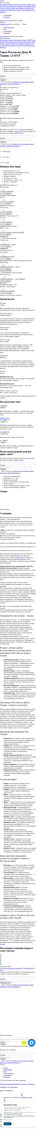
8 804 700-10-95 (5, 36)
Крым (33, 6)
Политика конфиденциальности (10, 84)
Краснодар (20, 6)
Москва (8, 8)
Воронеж (3, 12)
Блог (5, 29)
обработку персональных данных (23, 82)
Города (6, 1068)
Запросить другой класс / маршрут (11, 295)
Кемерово (13, 6)
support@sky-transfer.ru (15, 968)
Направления (8, 1070)
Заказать (8, 193)
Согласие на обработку (28, 1084)
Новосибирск (4, 4)
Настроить (9, 1120)
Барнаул (11, 4)
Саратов (18, 10)
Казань (8, 6)
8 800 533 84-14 (5, 20)
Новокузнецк (15, 8)
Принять (7, 1124)
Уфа (26, 10)
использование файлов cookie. (13, 1113)
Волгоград (31, 10)
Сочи (23, 10)
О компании (7, 15)
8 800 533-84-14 (20, 557)
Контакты (7, 17)
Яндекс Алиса (27, 1097)
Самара (2, 10)
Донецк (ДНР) (26, 4)
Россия (31, 8)
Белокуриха (18, 4)
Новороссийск (24, 8)
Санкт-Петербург (10, 10)
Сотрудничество (9, 27)
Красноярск (27, 6)
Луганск (2, 8)
